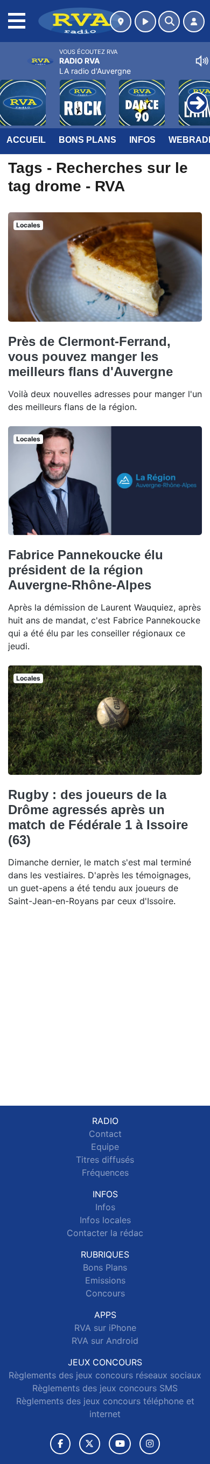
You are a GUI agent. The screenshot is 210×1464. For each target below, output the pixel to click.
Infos (142, 139)
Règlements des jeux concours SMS (105, 1388)
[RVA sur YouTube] (120, 1443)
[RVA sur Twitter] (89, 1443)
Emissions (105, 1280)
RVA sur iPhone (105, 1327)
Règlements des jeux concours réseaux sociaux (105, 1375)
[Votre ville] (120, 21)
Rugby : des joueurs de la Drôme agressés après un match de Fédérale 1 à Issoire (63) (98, 817)
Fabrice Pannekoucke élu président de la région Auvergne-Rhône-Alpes (85, 569)
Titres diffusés (105, 1159)
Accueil (26, 139)
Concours (105, 1293)
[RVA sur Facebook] (60, 1443)
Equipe (105, 1146)
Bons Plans (87, 139)
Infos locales (105, 1220)
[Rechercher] (169, 21)
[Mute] (202, 61)
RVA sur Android (105, 1340)
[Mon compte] (194, 21)
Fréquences (105, 1172)
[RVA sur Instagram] (149, 1443)
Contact (105, 1133)
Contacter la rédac (105, 1232)
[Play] (14, 94)
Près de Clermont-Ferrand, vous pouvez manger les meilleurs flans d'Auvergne (90, 356)
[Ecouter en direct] (145, 21)
